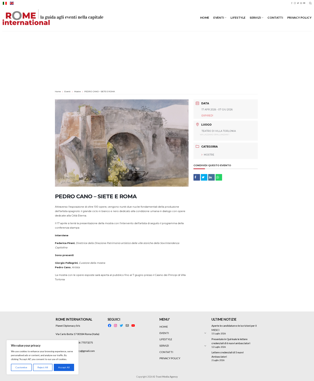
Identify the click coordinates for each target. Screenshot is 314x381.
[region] (42, 357)
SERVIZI (255, 17)
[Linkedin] (211, 177)
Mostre (77, 91)
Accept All (64, 367)
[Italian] (5, 3)
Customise (21, 367)
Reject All (42, 367)
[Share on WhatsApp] (219, 177)
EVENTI (218, 17)
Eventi (67, 91)
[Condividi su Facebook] (196, 177)
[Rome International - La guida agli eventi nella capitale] (53, 18)
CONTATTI (275, 17)
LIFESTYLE (238, 17)
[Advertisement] (157, 56)
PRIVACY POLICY (299, 17)
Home (58, 91)
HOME (204, 17)
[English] (12, 3)
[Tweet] (204, 177)
